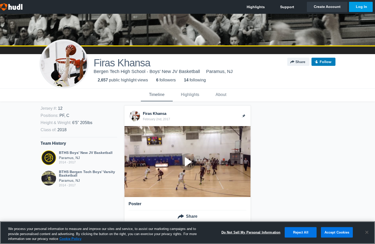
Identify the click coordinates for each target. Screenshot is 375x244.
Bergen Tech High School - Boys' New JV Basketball (147, 71)
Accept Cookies (336, 232)
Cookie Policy (70, 239)
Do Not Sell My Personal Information (251, 232)
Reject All (300, 232)
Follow (325, 62)
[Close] (366, 232)
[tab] (157, 95)
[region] (187, 232)
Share (300, 62)
